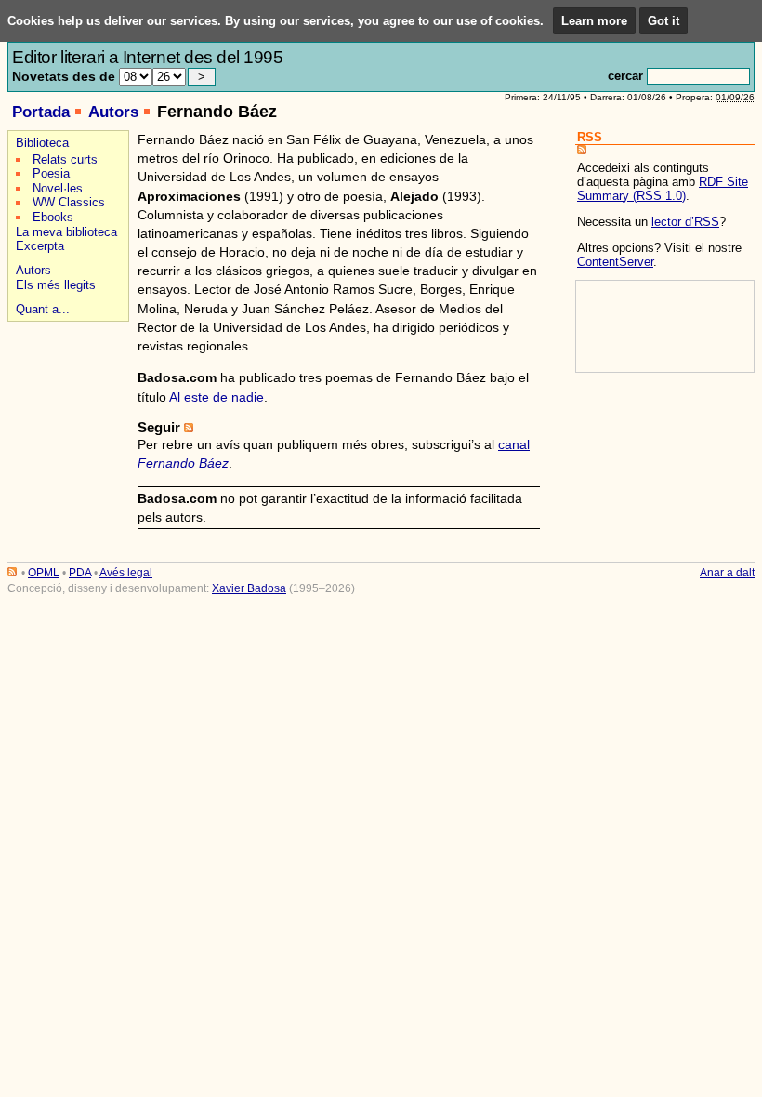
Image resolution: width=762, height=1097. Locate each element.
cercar (625, 76)
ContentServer (615, 262)
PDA (80, 572)
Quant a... (43, 309)
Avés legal (125, 572)
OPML (43, 572)
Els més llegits (56, 285)
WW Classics (69, 202)
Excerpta (40, 246)
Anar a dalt (727, 572)
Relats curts (65, 159)
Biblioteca (42, 143)
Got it (663, 21)
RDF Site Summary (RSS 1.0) (662, 189)
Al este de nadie (216, 397)
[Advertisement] (65, 392)
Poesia (51, 173)
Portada (41, 112)
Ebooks (53, 217)
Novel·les (58, 188)
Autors (113, 112)
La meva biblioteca (66, 232)
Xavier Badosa (249, 588)
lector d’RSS (685, 222)
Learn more (594, 21)
